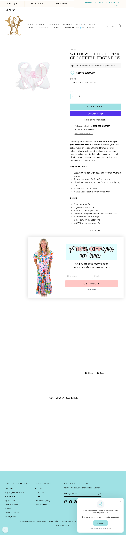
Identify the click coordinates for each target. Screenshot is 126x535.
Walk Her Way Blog (42, 500)
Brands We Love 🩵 (73, 28)
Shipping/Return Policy (14, 492)
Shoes (30, 28)
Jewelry (79, 24)
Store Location (41, 505)
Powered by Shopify (63, 525)
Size (72, 91)
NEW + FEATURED (35, 24)
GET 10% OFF (92, 283)
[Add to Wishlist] (95, 73)
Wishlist (8, 509)
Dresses (66, 24)
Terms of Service (12, 513)
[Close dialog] (120, 240)
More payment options (96, 119)
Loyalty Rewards (11, 505)
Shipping (73, 82)
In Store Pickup (11, 496)
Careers (38, 496)
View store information (84, 134)
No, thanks (91, 289)
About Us (38, 488)
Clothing (52, 24)
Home (56, 28)
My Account (10, 500)
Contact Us (9, 488)
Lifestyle (43, 28)
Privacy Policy (10, 517)
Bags (91, 24)
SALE (89, 28)
